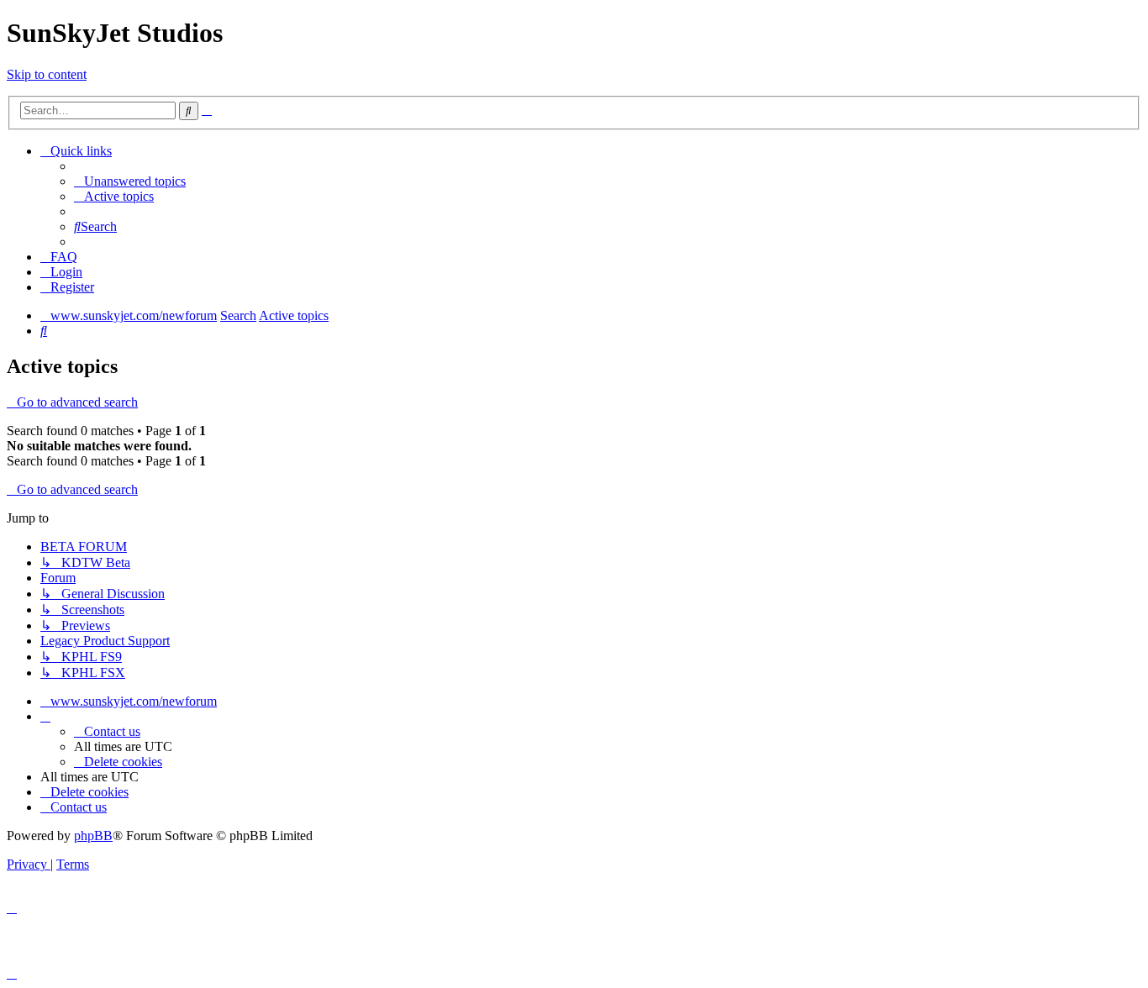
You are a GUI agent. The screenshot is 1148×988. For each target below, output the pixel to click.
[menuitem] (130, 181)
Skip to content (47, 74)
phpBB (93, 835)
